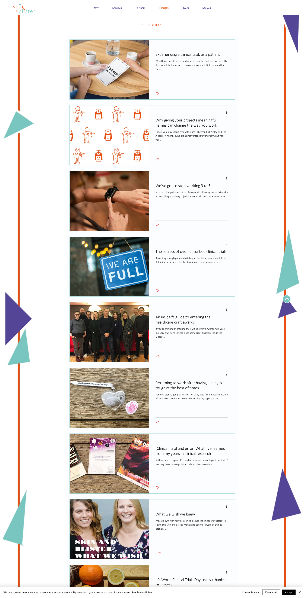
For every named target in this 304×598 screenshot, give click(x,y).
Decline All (271, 592)
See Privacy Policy (141, 592)
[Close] (300, 592)
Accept (289, 592)
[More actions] (228, 47)
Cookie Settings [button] (250, 592)
